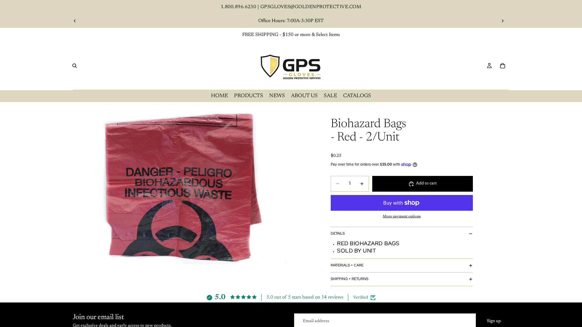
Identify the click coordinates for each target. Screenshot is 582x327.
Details (338, 233)
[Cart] (502, 65)
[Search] (74, 65)
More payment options (402, 216)
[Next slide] (502, 21)
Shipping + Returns (349, 278)
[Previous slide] (75, 21)
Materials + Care (347, 265)
